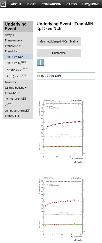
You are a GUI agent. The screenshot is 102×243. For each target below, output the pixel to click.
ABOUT (16, 4)
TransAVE (11, 93)
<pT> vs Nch (15, 56)
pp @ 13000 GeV (49, 76)
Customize (59, 52)
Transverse (12, 40)
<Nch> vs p (17, 69)
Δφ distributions (14, 87)
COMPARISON (51, 4)
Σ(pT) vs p (16, 76)
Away (8, 35)
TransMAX (11, 45)
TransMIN (11, 51)
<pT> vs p (16, 62)
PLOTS (31, 4)
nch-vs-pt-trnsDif (15, 98)
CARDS (71, 4)
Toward (9, 82)
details (78, 162)
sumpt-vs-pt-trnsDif (17, 110)
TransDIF (11, 115)
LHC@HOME (90, 4)
